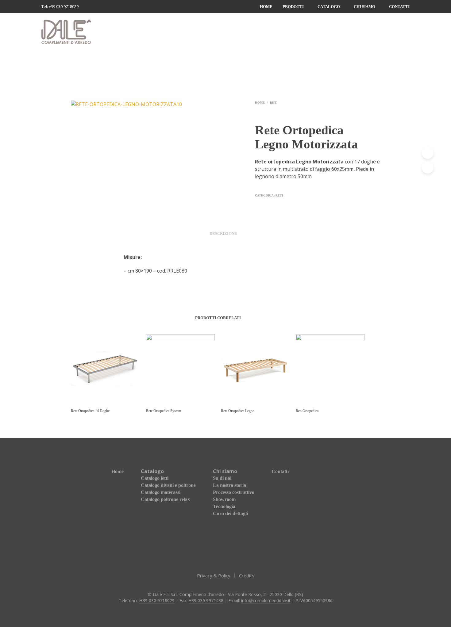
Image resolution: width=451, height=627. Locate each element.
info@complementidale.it (266, 600)
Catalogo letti (154, 478)
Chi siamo (364, 6)
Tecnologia (224, 506)
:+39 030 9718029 (157, 600)
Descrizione (223, 233)
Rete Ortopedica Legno (237, 411)
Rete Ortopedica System (163, 411)
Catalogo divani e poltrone (168, 485)
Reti (274, 102)
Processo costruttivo (233, 492)
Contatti (399, 6)
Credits (246, 575)
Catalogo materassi (160, 492)
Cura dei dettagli (230, 513)
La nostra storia (229, 485)
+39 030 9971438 (206, 600)
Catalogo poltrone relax (165, 499)
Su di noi (222, 478)
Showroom (224, 499)
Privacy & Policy (213, 575)
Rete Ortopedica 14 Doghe (90, 411)
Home (266, 6)
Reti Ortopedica (307, 411)
